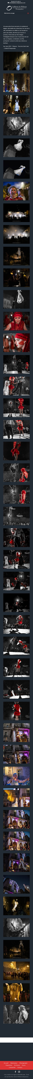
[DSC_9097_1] (16, 373)
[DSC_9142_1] (16, 525)
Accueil (6, 1063)
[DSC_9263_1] (16, 720)
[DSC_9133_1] (16, 482)
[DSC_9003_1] (16, 287)
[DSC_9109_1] (16, 417)
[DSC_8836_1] (16, 915)
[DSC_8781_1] (16, 828)
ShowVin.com (21, 1074)
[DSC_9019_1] (16, 980)
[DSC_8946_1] (16, 178)
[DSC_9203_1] (16, 568)
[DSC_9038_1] (16, 352)
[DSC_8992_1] (16, 243)
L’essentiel (12, 1067)
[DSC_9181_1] (16, 547)
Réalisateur (14, 1063)
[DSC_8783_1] (16, 850)
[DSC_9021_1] (16, 308)
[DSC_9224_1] (16, 633)
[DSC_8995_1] (16, 958)
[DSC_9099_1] (16, 395)
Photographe (23, 1063)
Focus (24, 1065)
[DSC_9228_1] (16, 655)
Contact (19, 1067)
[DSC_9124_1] (16, 438)
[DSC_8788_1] (16, 893)
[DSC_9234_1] (16, 677)
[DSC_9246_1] (16, 698)
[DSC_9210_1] (16, 590)
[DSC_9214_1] (16, 612)
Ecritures (17, 1065)
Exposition (9, 1065)
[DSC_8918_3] (16, 135)
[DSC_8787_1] (16, 872)
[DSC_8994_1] (16, 265)
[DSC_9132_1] (16, 1023)
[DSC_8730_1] (16, 785)
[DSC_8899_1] (16, 113)
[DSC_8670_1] (16, 742)
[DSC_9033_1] (16, 330)
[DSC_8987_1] (16, 222)
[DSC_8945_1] (16, 157)
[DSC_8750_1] (16, 807)
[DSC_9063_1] (16, 1002)
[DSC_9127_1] (16, 460)
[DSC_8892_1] (16, 92)
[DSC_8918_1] (16, 937)
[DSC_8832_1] (16, 70)
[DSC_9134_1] (16, 503)
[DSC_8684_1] (16, 763)
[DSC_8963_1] (16, 200)
